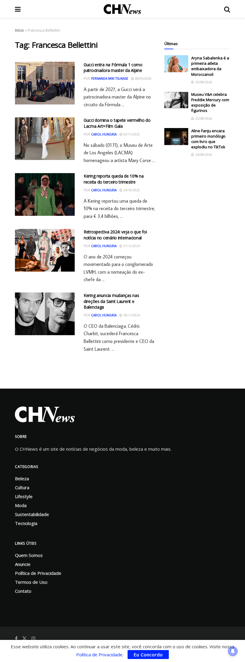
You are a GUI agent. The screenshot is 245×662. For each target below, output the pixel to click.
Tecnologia (26, 523)
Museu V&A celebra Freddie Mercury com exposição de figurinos (210, 102)
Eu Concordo (148, 655)
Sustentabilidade (32, 514)
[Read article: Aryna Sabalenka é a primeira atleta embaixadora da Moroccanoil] (176, 63)
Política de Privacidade (38, 573)
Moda (21, 505)
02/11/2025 (131, 134)
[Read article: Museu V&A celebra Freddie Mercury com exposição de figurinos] (176, 100)
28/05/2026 (142, 78)
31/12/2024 (131, 246)
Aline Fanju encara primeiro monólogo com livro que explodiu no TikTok (208, 139)
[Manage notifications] (233, 651)
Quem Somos (29, 555)
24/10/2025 (131, 190)
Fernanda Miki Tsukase (109, 78)
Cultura (22, 487)
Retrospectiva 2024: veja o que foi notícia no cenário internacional (115, 235)
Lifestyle (24, 496)
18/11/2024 (131, 315)
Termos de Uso (31, 582)
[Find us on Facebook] (16, 638)
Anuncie (22, 564)
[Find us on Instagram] (33, 638)
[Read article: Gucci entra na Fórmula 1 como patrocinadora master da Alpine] (45, 83)
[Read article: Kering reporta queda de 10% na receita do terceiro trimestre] (45, 194)
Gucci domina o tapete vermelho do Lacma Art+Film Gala (117, 123)
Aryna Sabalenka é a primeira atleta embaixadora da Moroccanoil (210, 66)
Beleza (22, 478)
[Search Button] (227, 9)
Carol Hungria (104, 134)
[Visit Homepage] (122, 9)
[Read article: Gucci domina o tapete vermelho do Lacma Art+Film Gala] (45, 138)
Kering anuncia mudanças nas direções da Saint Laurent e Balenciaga (111, 301)
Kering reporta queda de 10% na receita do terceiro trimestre (114, 179)
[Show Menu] (18, 9)
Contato (23, 591)
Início (19, 30)
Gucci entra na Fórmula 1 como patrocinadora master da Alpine (113, 67)
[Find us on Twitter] (24, 638)
